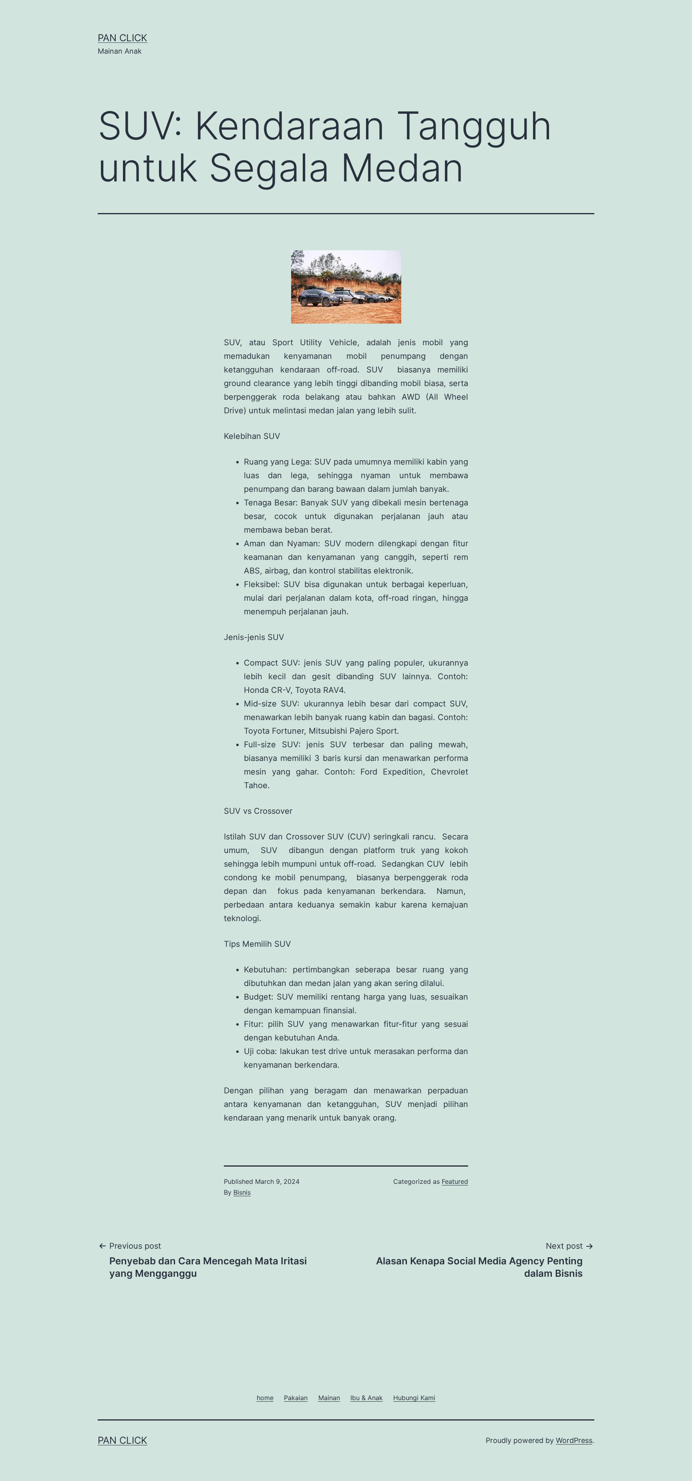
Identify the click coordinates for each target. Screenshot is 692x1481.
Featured (455, 1181)
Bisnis (242, 1192)
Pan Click (122, 38)
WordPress (574, 1440)
